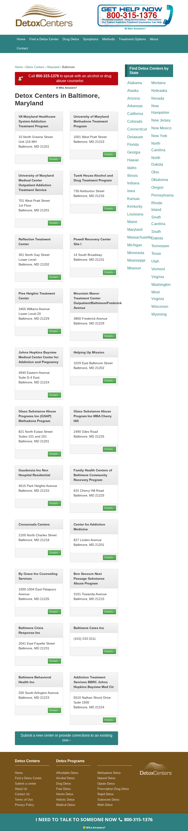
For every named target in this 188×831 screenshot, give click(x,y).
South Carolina (158, 220)
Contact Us (22, 794)
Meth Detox (105, 805)
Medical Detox (65, 805)
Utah (155, 261)
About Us (21, 789)
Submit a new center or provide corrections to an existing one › (66, 737)
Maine (132, 222)
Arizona (133, 98)
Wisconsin (159, 306)
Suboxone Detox (108, 799)
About (154, 39)
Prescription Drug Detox (113, 789)
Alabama (134, 83)
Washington (161, 285)
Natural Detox (106, 778)
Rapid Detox (105, 794)
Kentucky (134, 206)
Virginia (157, 277)
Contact (22, 48)
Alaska (132, 91)
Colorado (134, 121)
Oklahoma (159, 180)
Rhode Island (156, 206)
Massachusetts (138, 237)
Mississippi (136, 260)
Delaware (135, 137)
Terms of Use (24, 799)
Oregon (157, 187)
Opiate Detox (106, 783)
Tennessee (160, 246)
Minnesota (135, 253)
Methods (108, 39)
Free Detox (63, 789)
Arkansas (135, 106)
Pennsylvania (162, 195)
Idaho (131, 168)
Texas (156, 253)
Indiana (133, 183)
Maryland (53, 67)
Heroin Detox (64, 794)
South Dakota (157, 235)
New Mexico (161, 128)
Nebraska (159, 91)
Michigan (134, 245)
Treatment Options (132, 39)
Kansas (133, 199)
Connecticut (137, 129)
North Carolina (158, 146)
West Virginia (157, 295)
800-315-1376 (47, 76)
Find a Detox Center (44, 39)
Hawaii (133, 160)
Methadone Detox (109, 773)
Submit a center (25, 783)
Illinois (132, 176)
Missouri (134, 268)
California (135, 114)
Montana (158, 83)
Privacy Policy (24, 805)
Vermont (158, 269)
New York (159, 136)
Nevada (157, 98)
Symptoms (90, 39)
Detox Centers (34, 67)
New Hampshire (160, 109)
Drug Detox (71, 39)
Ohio (155, 172)
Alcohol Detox (65, 778)
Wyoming (159, 314)
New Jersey (161, 120)
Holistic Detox (65, 799)
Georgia (133, 152)
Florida (133, 144)
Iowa (131, 191)
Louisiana (135, 214)
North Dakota (157, 161)
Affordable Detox (67, 773)
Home (21, 39)
